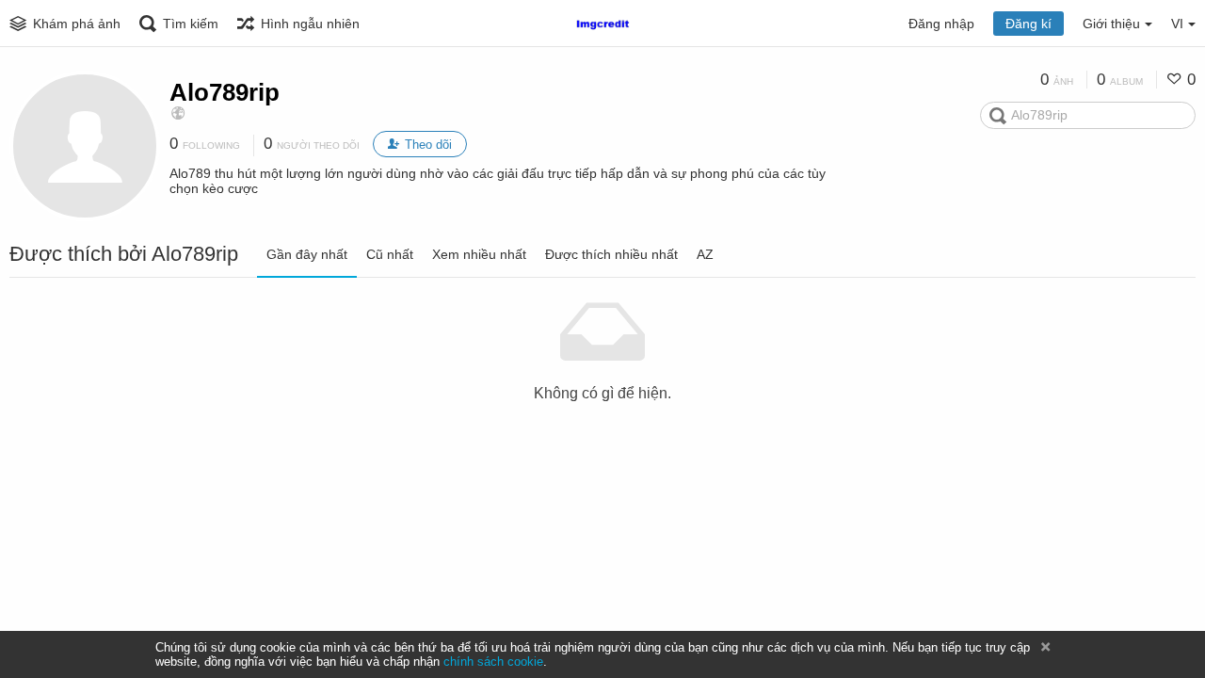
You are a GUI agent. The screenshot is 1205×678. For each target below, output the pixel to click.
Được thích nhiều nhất (611, 254)
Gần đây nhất (306, 254)
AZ (705, 254)
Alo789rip (224, 92)
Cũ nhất (389, 254)
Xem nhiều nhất (479, 254)
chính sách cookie (493, 661)
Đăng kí (1028, 23)
